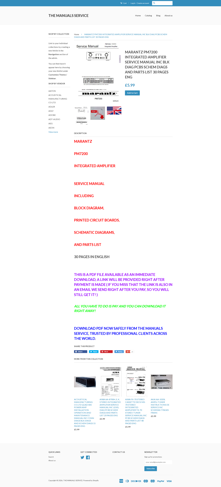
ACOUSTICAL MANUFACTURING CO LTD (57, 99)
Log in (133, 3)
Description (80, 133)
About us (169, 15)
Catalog (148, 15)
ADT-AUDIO (54, 119)
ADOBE (52, 115)
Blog (158, 15)
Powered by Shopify (91, 480)
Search (51, 457)
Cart (125, 3)
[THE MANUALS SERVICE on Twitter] (82, 457)
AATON (52, 91)
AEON (51, 127)
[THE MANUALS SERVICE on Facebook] (88, 457)
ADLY (50, 111)
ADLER (51, 106)
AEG (50, 123)
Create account (143, 3)
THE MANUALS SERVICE (68, 15)
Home (138, 15)
